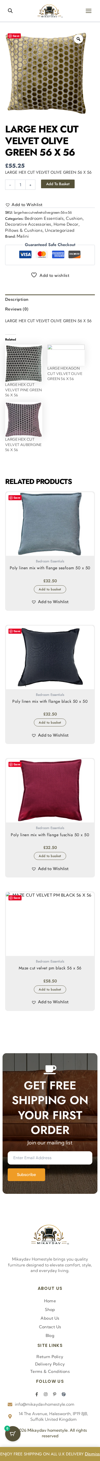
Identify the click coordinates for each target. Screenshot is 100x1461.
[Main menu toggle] (88, 11)
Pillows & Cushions (24, 230)
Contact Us (50, 1326)
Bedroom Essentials (44, 218)
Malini (23, 236)
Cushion (74, 218)
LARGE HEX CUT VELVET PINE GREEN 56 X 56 (23, 389)
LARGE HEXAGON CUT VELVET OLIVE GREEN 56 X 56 (64, 373)
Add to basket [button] (50, 589)
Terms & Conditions (50, 1371)
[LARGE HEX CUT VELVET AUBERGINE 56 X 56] (23, 419)
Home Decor (66, 224)
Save (16, 36)
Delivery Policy (50, 1364)
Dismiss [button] (92, 1453)
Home (50, 1300)
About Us (50, 1318)
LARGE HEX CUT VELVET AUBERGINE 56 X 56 (23, 444)
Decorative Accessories (28, 224)
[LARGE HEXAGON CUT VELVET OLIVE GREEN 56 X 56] (66, 355)
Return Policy (49, 1356)
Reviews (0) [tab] (16, 309)
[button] (23, 204)
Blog (50, 1335)
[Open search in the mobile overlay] (10, 10)
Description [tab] (16, 299)
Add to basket (57, 183)
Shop (50, 1309)
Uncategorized (59, 230)
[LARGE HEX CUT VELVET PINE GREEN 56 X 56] (23, 363)
